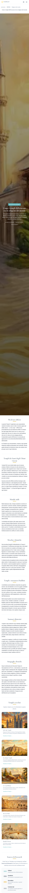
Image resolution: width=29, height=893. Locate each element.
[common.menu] (26, 2)
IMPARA (8, 7)
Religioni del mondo (16, 7)
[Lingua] (24, 2)
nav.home (3, 7)
